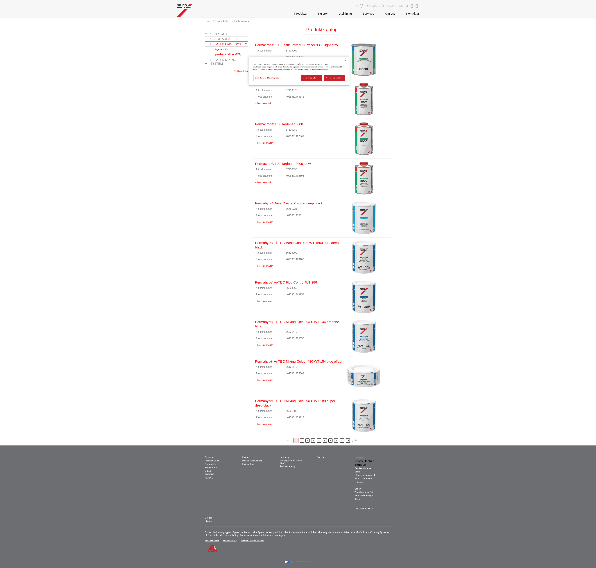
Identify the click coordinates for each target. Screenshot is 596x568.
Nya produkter (222, 21)
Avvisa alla (311, 78)
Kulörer (323, 13)
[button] (361, 6)
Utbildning (345, 13)
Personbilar (210, 464)
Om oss (390, 13)
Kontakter (412, 13)
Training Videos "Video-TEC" (291, 461)
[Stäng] (345, 60)
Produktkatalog (212, 461)
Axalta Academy (287, 466)
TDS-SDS (209, 474)
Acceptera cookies (334, 78)
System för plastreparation (228, 52)
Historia (208, 521)
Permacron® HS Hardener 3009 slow (283, 164)
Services (368, 13)
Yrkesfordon (211, 467)
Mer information (265, 103)
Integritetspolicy (230, 540)
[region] (299, 71)
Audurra (209, 478)
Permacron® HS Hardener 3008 (279, 124)
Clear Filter (242, 71)
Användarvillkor (212, 540)
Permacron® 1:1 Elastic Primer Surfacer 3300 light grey (296, 45)
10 (348, 440)
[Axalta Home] (184, 11)
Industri (208, 471)
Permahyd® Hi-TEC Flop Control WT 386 (286, 282)
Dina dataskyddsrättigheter (267, 78)
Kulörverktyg (248, 464)
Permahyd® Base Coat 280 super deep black (289, 203)
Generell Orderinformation (252, 540)
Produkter (300, 13)
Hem (207, 21)
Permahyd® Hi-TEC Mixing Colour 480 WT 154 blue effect (298, 361)
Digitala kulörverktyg (252, 461)
